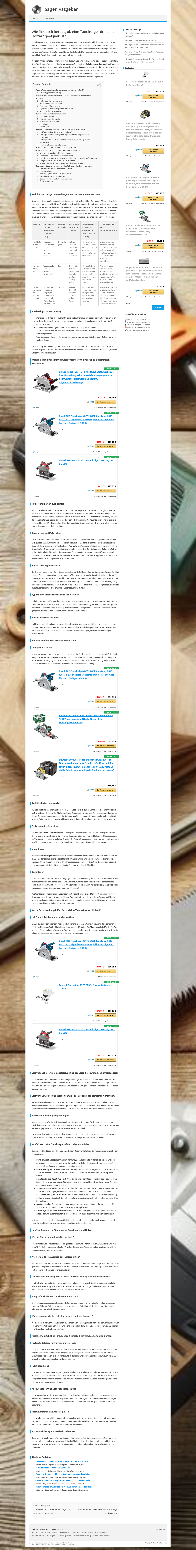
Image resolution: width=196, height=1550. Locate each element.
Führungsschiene (46, 171)
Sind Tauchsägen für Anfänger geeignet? (54, 1468)
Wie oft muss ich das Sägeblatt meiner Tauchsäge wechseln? (63, 1480)
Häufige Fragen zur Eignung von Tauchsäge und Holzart (58, 150)
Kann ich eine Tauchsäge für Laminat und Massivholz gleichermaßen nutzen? (68, 158)
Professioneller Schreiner (49, 121)
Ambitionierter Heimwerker (50, 119)
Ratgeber (50, 18)
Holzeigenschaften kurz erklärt (51, 101)
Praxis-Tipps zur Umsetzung (50, 93)
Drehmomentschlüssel (101, 1536)
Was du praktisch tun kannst (50, 111)
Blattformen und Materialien (51, 103)
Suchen (127, 304)
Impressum (160, 1530)
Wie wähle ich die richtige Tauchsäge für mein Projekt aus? (62, 1461)
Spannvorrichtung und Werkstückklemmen (56, 179)
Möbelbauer (44, 124)
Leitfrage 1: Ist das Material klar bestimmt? (56, 132)
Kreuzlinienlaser (38, 1536)
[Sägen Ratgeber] (35, 14)
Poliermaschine (87, 1532)
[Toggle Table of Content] (97, 85)
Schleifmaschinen (51, 1532)
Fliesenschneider (101, 1532)
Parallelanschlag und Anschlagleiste (53, 176)
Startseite (36, 18)
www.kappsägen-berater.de (138, 322)
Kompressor (64, 1532)
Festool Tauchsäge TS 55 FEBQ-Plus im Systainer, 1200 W (145, 83)
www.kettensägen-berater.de (139, 330)
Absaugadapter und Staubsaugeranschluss (55, 174)
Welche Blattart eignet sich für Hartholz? (55, 153)
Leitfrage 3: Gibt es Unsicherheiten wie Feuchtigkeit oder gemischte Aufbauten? (65, 141)
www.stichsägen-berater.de (138, 327)
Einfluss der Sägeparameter (50, 106)
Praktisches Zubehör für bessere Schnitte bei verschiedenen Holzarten (64, 166)
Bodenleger (44, 127)
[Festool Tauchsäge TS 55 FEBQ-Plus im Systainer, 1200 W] (145, 75)
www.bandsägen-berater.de (138, 319)
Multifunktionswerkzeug (82, 1536)
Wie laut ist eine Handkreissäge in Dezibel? (141, 40)
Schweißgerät (51, 1536)
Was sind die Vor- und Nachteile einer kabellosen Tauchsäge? (63, 1474)
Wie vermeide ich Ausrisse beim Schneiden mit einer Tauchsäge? (65, 1487)
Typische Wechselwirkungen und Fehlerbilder (56, 109)
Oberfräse (75, 1532)
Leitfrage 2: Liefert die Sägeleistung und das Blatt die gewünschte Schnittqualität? (64, 136)
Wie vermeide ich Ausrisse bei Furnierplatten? (57, 156)
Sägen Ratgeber (61, 9)
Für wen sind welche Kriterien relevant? (51, 114)
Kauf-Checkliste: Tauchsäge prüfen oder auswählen (56, 148)
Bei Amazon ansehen (105, 402)
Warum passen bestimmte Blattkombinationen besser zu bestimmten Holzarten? (63, 96)
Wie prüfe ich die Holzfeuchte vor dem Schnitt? (57, 161)
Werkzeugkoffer (65, 1536)
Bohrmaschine (37, 1532)
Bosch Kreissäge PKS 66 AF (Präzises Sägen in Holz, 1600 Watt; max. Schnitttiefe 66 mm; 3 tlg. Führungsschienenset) (86, 719)
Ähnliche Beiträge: (47, 181)
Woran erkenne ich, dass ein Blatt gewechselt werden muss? (62, 163)
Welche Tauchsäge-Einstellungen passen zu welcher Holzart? (60, 90)
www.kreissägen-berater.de (138, 325)
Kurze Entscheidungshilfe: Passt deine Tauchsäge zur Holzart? (60, 129)
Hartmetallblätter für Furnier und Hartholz (56, 169)
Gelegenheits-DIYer (47, 116)
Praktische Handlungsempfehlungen (53, 145)
